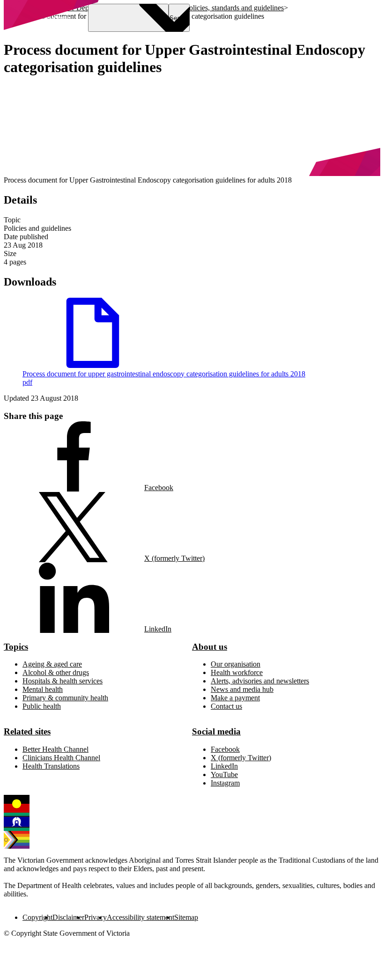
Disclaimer (68, 917)
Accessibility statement (140, 917)
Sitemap (186, 917)
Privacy (95, 917)
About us (209, 647)
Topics (16, 647)
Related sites (27, 731)
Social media (216, 731)
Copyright (37, 917)
